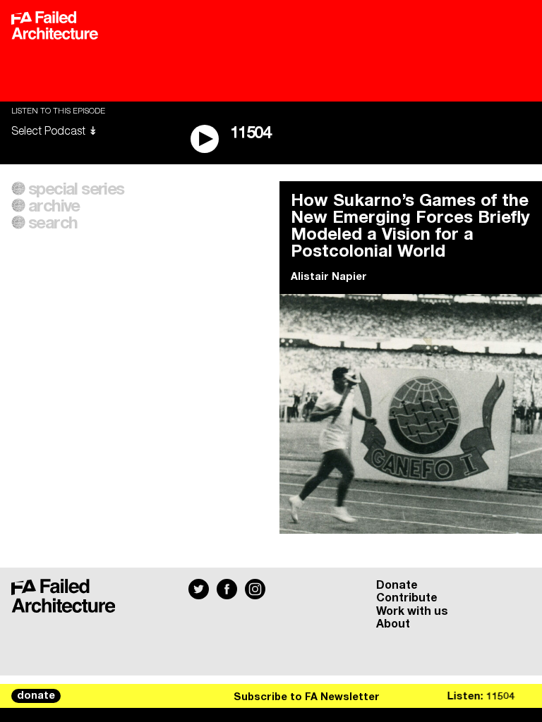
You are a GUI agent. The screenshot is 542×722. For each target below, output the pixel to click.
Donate (397, 585)
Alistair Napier (329, 277)
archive (54, 206)
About (393, 624)
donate (36, 696)
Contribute (407, 598)
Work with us (412, 611)
